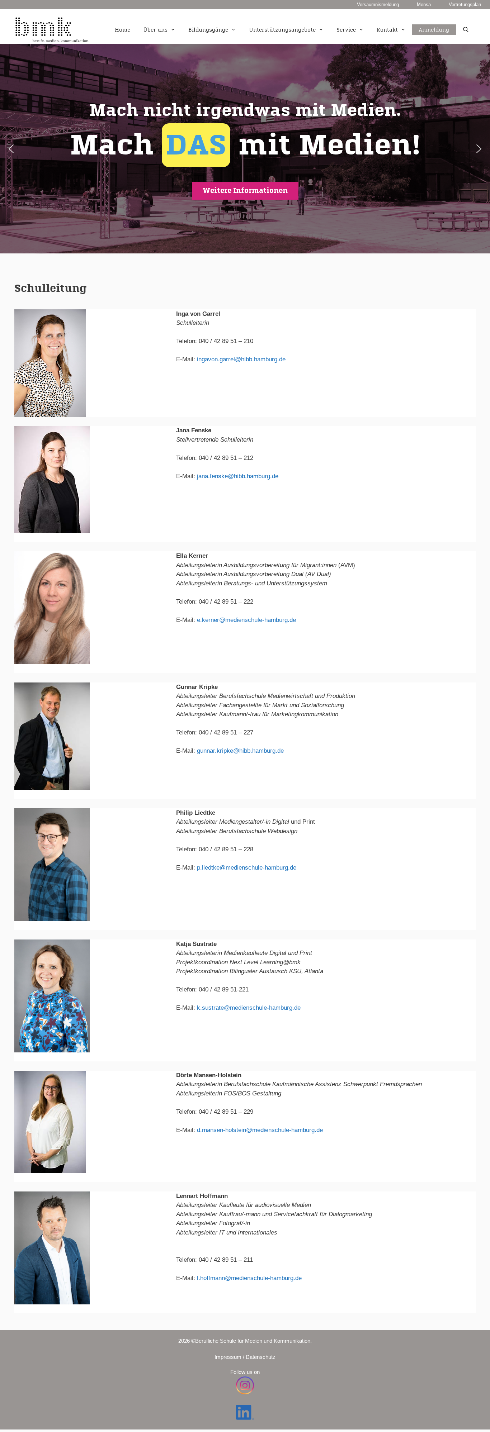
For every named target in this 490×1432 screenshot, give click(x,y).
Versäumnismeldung (378, 4)
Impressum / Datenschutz (245, 1357)
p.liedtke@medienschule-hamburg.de (246, 867)
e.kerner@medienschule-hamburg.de (246, 620)
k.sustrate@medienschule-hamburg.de (249, 1007)
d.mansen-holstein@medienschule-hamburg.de (260, 1130)
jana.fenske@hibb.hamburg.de (237, 476)
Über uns (155, 30)
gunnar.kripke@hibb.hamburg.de (240, 750)
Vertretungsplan (465, 4)
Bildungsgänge (208, 30)
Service (346, 30)
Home (122, 30)
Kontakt (387, 30)
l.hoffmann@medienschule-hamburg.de (249, 1278)
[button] (245, 148)
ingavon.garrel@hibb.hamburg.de (241, 359)
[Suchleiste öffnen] (466, 30)
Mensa (424, 4)
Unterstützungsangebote (282, 30)
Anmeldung (434, 21)
